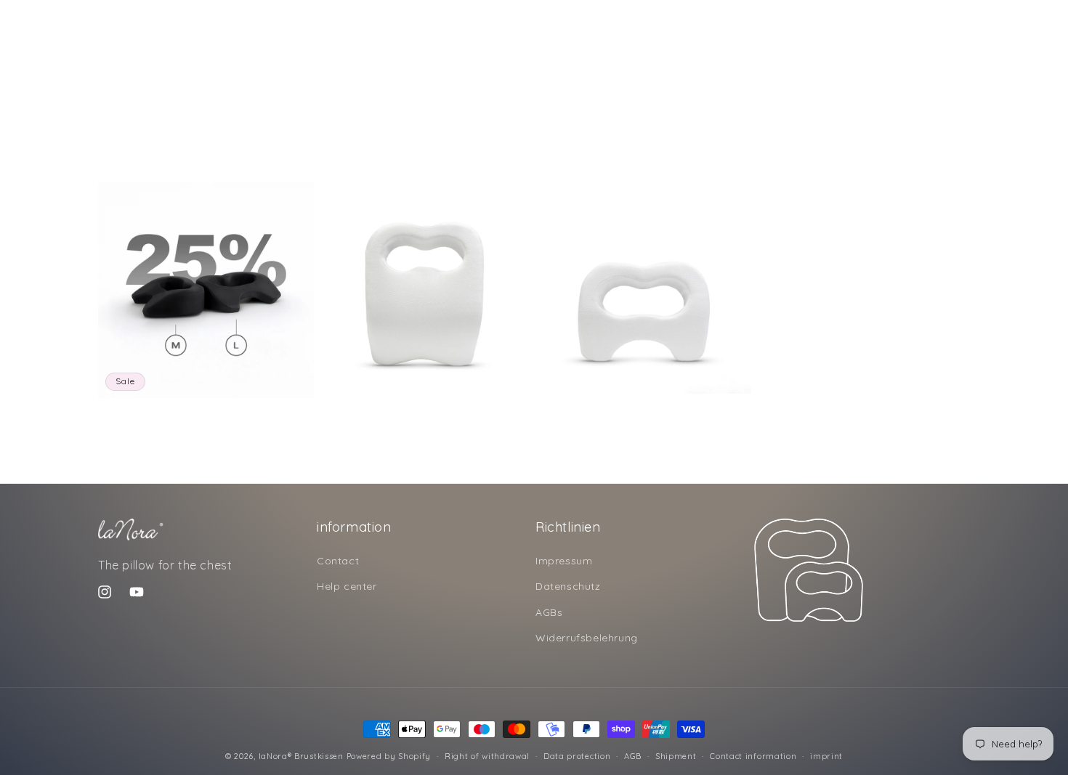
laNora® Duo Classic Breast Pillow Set (190, 416)
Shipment (676, 756)
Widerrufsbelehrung (586, 637)
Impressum (563, 560)
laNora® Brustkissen (301, 756)
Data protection (577, 756)
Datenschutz (568, 586)
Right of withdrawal (487, 756)
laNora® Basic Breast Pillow (383, 416)
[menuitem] (194, 22)
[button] (893, 22)
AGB (633, 756)
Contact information (753, 756)
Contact (338, 560)
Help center (347, 586)
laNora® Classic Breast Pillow (605, 412)
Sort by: (744, 159)
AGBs (548, 612)
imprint (826, 756)
